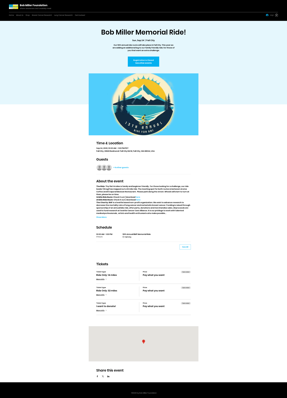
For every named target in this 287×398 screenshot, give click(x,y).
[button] (276, 15)
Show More (101, 217)
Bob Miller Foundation (33, 5)
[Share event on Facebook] (97, 376)
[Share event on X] (103, 376)
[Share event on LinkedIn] (108, 376)
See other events (143, 63)
